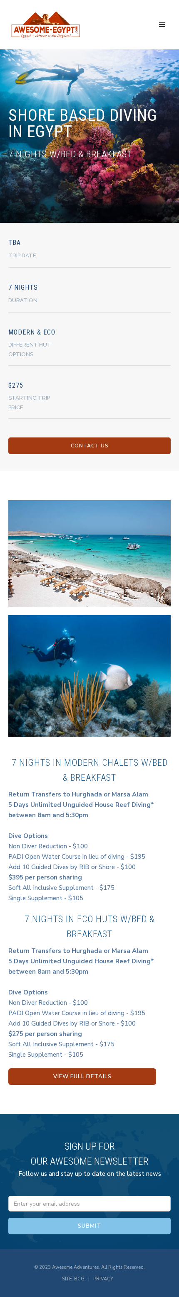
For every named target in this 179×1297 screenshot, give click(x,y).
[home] (45, 24)
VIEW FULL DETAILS (82, 1076)
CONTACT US (90, 445)
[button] (162, 24)
